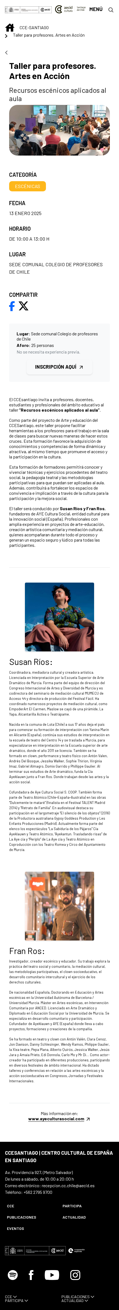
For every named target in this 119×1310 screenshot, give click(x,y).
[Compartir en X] (24, 306)
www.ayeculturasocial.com (56, 1118)
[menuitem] (30, 1206)
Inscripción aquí (56, 367)
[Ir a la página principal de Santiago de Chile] (70, 9)
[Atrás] (6, 53)
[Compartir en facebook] (12, 306)
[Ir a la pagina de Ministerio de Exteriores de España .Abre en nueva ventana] (22, 9)
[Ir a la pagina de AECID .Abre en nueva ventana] (45, 9)
